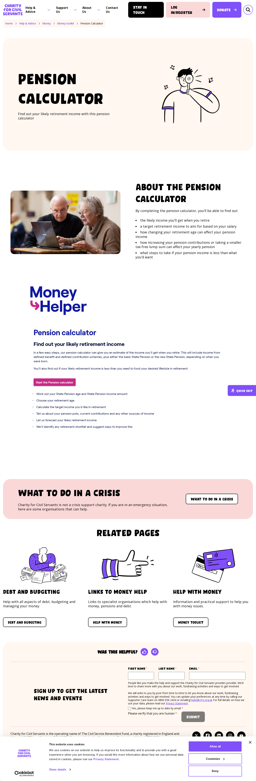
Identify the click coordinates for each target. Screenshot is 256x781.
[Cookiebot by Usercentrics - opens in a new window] (24, 773)
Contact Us (112, 10)
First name (141, 668)
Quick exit (244, 390)
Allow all (215, 746)
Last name (172, 668)
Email (201, 668)
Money (46, 23)
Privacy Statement (106, 759)
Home (9, 23)
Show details (57, 769)
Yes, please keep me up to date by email (157, 708)
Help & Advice (30, 10)
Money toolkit (65, 23)
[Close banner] (250, 742)
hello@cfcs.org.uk (201, 700)
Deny (215, 771)
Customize (213, 758)
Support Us (62, 10)
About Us (86, 10)
